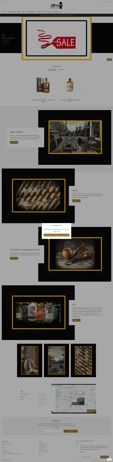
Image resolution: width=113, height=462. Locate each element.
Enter (56, 234)
